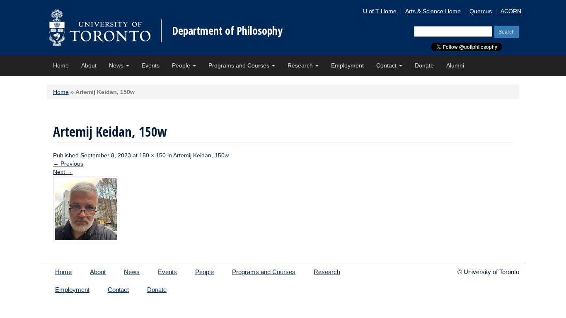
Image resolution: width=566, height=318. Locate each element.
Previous (68, 163)
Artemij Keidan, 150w (201, 155)
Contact (387, 65)
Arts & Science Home (433, 11)
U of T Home (380, 11)
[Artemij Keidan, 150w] (86, 208)
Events (151, 65)
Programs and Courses (239, 65)
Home (61, 65)
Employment (347, 65)
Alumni (455, 65)
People (182, 65)
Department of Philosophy (227, 30)
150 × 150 (152, 155)
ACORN (511, 11)
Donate (424, 65)
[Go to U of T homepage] (99, 27)
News (117, 65)
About (89, 65)
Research (301, 65)
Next (63, 172)
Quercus (480, 11)
